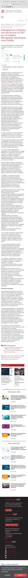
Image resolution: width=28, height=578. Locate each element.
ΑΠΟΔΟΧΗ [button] (20, 575)
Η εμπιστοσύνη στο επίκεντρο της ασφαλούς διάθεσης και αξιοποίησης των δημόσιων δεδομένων (18, 485)
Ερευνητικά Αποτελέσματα (14, 357)
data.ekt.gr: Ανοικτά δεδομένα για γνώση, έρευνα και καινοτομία (18, 435)
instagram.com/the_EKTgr (13, 553)
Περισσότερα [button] (5, 571)
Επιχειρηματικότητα (7, 67)
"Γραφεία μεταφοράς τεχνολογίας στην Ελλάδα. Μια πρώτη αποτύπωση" (11, 83)
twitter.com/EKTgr (11, 551)
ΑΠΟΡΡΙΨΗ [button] (7, 575)
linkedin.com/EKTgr (12, 555)
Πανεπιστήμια (4, 359)
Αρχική (2, 24)
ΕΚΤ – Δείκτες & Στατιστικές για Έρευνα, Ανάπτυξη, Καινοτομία (13, 351)
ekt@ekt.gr (8, 538)
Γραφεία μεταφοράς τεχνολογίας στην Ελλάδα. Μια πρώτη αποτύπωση (13, 348)
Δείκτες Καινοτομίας (9, 356)
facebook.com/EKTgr (12, 548)
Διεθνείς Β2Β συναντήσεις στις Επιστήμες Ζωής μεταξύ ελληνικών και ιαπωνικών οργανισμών (18, 416)
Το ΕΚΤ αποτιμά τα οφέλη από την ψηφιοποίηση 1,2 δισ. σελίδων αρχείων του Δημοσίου (18, 448)
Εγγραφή (8, 510)
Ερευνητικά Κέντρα (13, 359)
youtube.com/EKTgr (12, 557)
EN (24, 4)
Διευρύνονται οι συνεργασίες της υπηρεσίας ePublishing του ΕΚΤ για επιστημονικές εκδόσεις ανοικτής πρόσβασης (18, 397)
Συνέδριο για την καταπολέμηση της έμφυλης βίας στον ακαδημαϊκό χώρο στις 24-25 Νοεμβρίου (6, 379)
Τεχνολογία (5, 69)
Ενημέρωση (8, 24)
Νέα (13, 24)
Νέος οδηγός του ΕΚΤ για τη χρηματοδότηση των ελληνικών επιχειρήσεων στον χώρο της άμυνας (18, 407)
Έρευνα (14, 67)
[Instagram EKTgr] (6, 6)
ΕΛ (21, 4)
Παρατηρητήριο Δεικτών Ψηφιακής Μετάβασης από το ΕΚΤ (18, 426)
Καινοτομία (20, 67)
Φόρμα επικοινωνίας (11, 525)
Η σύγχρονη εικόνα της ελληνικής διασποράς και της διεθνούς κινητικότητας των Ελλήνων (18, 457)
